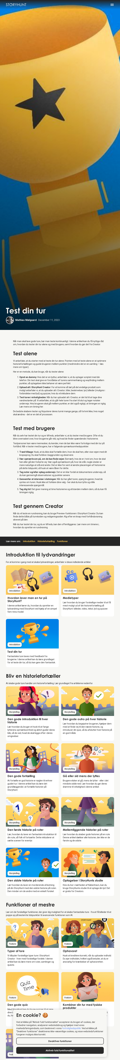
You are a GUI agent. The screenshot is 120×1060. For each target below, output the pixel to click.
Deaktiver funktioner (60, 1041)
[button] (113, 4)
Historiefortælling (46, 541)
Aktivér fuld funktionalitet (60, 1050)
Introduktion (29, 541)
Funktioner (62, 541)
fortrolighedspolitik (71, 1028)
